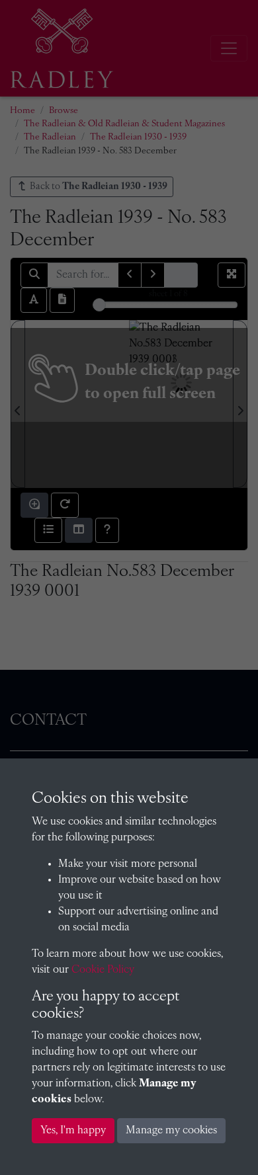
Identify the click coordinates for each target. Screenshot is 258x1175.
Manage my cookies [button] (171, 1130)
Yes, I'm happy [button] (73, 1130)
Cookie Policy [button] (102, 970)
